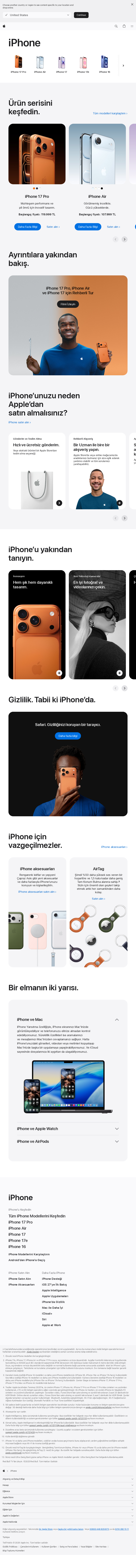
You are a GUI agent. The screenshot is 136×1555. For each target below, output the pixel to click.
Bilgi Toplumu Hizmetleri (14, 1551)
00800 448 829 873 (99, 1529)
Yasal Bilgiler (86, 1547)
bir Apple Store (46, 1529)
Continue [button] (81, 15)
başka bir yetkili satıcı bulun (70, 1529)
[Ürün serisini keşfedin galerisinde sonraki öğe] (125, 239)
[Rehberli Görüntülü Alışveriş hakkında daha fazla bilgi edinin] (97, 471)
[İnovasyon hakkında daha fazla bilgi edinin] (37, 624)
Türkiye (6, 1537)
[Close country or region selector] (132, 4)
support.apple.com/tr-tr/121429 (20, 1432)
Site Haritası (100, 1547)
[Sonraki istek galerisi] (125, 518)
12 (119, 881)
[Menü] (132, 26)
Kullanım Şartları (49, 1547)
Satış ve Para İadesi (69, 1547)
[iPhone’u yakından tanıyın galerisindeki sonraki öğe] (125, 688)
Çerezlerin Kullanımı (29, 1547)
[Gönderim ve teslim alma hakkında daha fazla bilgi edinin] (37, 471)
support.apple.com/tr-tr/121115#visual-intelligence (52, 1425)
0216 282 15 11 (122, 1529)
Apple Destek (33, 1352)
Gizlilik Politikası (10, 1547)
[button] (37, 15)
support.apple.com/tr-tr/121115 (72, 1418)
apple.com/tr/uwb (13, 1453)
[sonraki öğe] (123, 65)
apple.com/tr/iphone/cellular (99, 1407)
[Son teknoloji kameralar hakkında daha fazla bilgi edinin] (97, 624)
